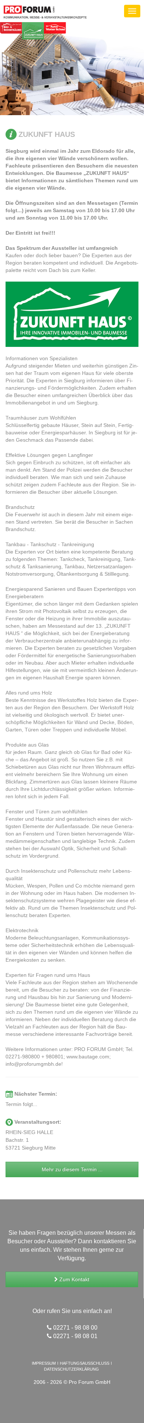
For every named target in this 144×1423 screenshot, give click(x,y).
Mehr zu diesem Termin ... (72, 1169)
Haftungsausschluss (84, 1363)
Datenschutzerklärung (71, 1369)
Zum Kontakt (73, 1279)
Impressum (44, 1363)
